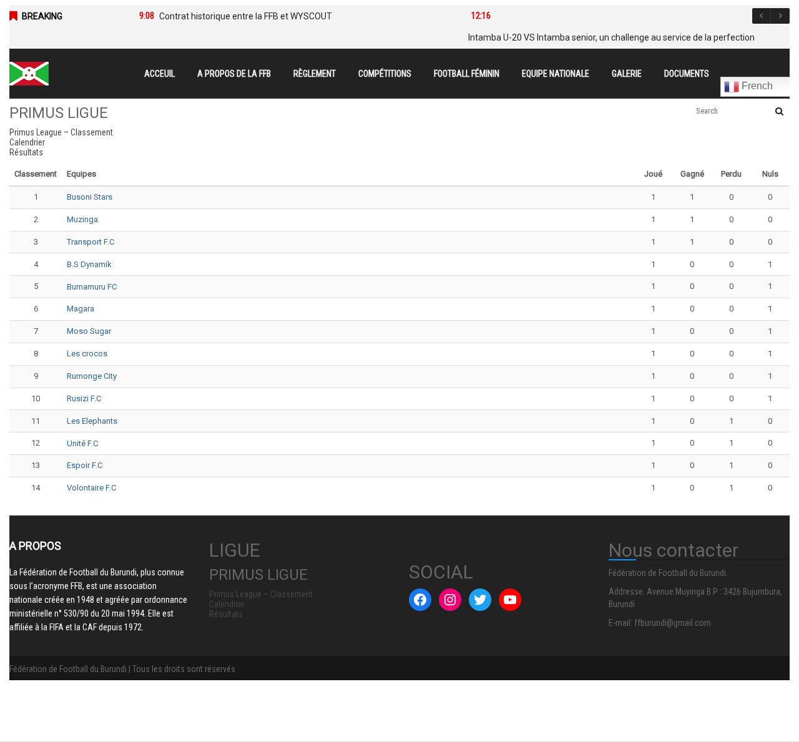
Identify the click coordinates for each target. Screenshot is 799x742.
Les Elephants (92, 421)
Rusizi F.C (84, 398)
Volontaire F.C (91, 487)
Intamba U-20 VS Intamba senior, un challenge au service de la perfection (611, 37)
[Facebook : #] (420, 599)
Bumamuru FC (92, 286)
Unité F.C (82, 443)
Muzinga (82, 219)
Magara (80, 308)
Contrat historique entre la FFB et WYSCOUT (245, 16)
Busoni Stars (89, 197)
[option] (286, 16)
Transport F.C (90, 242)
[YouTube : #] (510, 599)
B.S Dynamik (89, 264)
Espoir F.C (84, 465)
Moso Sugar (89, 331)
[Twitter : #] (480, 599)
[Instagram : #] (450, 599)
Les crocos (87, 353)
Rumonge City (92, 376)
